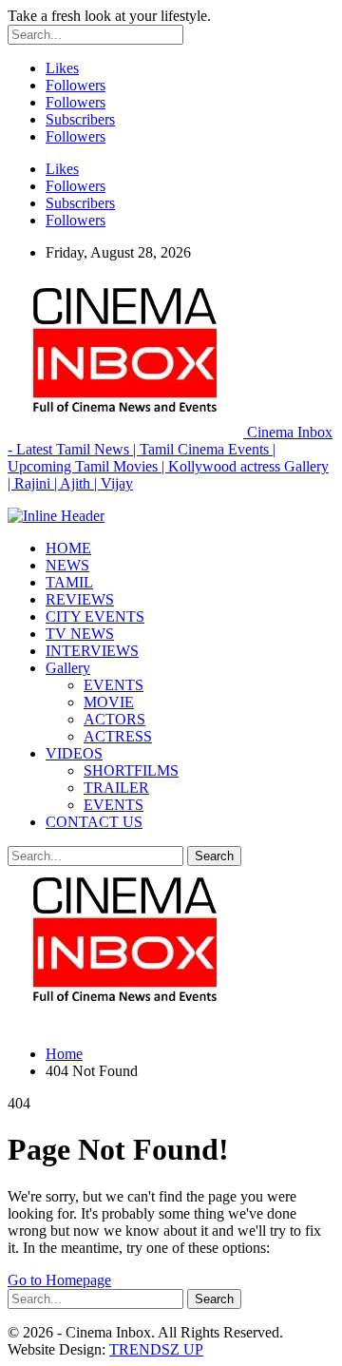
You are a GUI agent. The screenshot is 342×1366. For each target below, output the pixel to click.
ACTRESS (118, 736)
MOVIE (109, 702)
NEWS (67, 565)
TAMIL (69, 582)
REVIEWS (80, 599)
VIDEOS (74, 753)
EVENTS (113, 685)
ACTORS (114, 719)
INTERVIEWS (92, 651)
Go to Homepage (59, 1280)
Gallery (68, 668)
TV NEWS (80, 633)
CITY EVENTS (95, 616)
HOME (68, 548)
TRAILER (116, 787)
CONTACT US (94, 822)
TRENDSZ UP (156, 1349)
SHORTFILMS (131, 770)
